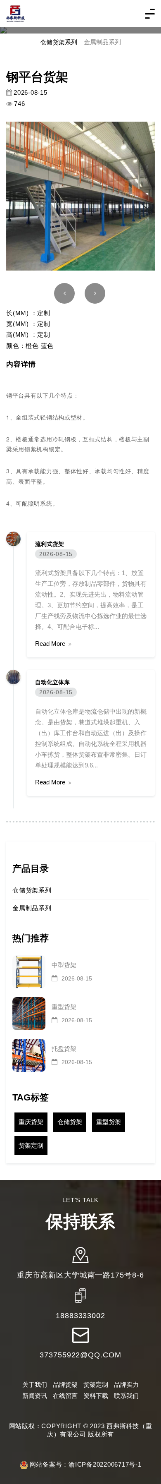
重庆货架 (31, 1121)
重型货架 (108, 1121)
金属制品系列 (102, 42)
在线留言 (65, 1395)
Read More (50, 643)
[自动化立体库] (13, 676)
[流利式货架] (13, 538)
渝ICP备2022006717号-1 (105, 1464)
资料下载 (95, 1395)
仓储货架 (69, 1121)
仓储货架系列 (58, 42)
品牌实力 (126, 1384)
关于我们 (34, 1384)
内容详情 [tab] (21, 364)
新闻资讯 (34, 1395)
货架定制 (31, 1145)
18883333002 (80, 1315)
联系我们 (126, 1395)
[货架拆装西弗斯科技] (15, 13)
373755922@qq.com (80, 1355)
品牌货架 (65, 1384)
